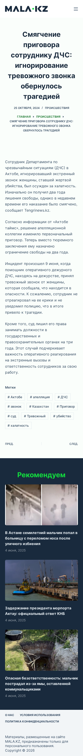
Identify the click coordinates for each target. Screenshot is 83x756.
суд (12, 416)
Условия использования (40, 715)
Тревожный (34, 416)
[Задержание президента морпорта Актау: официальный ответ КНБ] (41, 580)
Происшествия (57, 108)
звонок (14, 406)
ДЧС (63, 397)
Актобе (15, 397)
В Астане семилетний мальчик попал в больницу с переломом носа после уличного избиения (41, 538)
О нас (9, 715)
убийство (62, 416)
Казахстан (39, 406)
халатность (18, 425)
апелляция (40, 397)
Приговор (66, 406)
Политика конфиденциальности (32, 721)
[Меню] (76, 9)
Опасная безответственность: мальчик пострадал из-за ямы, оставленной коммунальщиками (41, 683)
